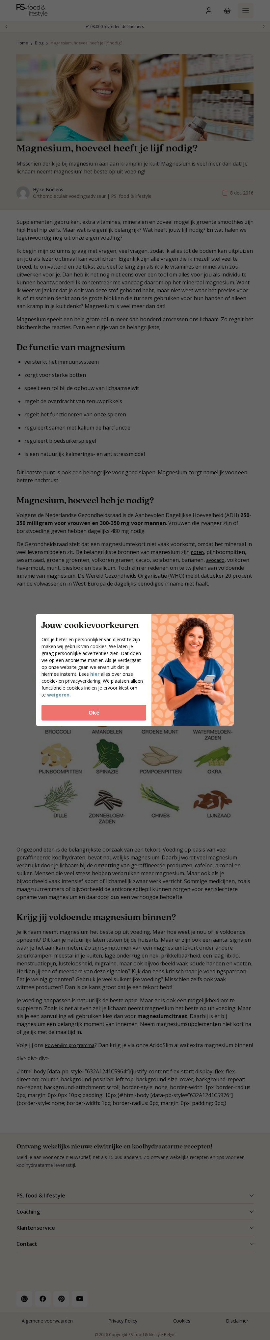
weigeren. (59, 695)
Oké (94, 712)
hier (94, 674)
